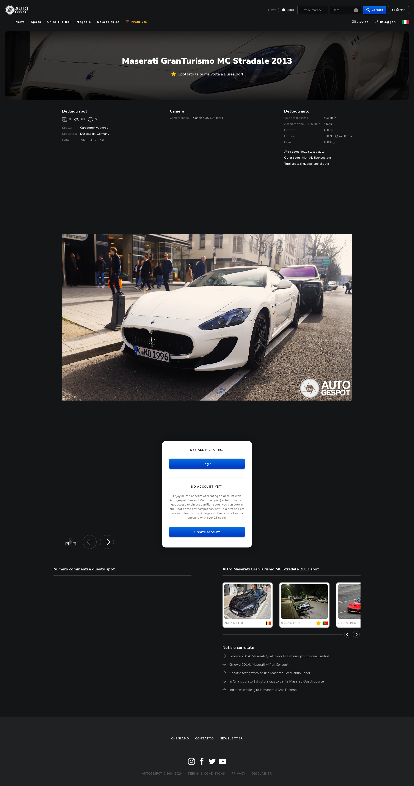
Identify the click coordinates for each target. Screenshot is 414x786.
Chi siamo (180, 739)
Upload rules (108, 22)
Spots (36, 22)
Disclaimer (262, 774)
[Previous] (347, 634)
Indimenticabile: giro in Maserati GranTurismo (263, 689)
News (272, 9)
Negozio (84, 22)
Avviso (363, 22)
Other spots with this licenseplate (307, 158)
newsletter (231, 739)
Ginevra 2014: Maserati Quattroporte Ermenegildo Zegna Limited (279, 656)
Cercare (377, 10)
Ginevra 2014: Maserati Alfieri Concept (259, 664)
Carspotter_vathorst (94, 128)
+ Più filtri (398, 10)
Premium (138, 22)
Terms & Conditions (206, 774)
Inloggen (388, 22)
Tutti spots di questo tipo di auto (306, 164)
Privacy (238, 774)
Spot (290, 9)
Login (207, 463)
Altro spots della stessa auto (304, 152)
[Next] (356, 634)
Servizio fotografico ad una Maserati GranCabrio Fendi (269, 673)
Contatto (204, 739)
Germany (103, 134)
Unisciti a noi (59, 22)
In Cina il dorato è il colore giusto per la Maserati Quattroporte (276, 681)
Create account (207, 531)
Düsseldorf (87, 134)
